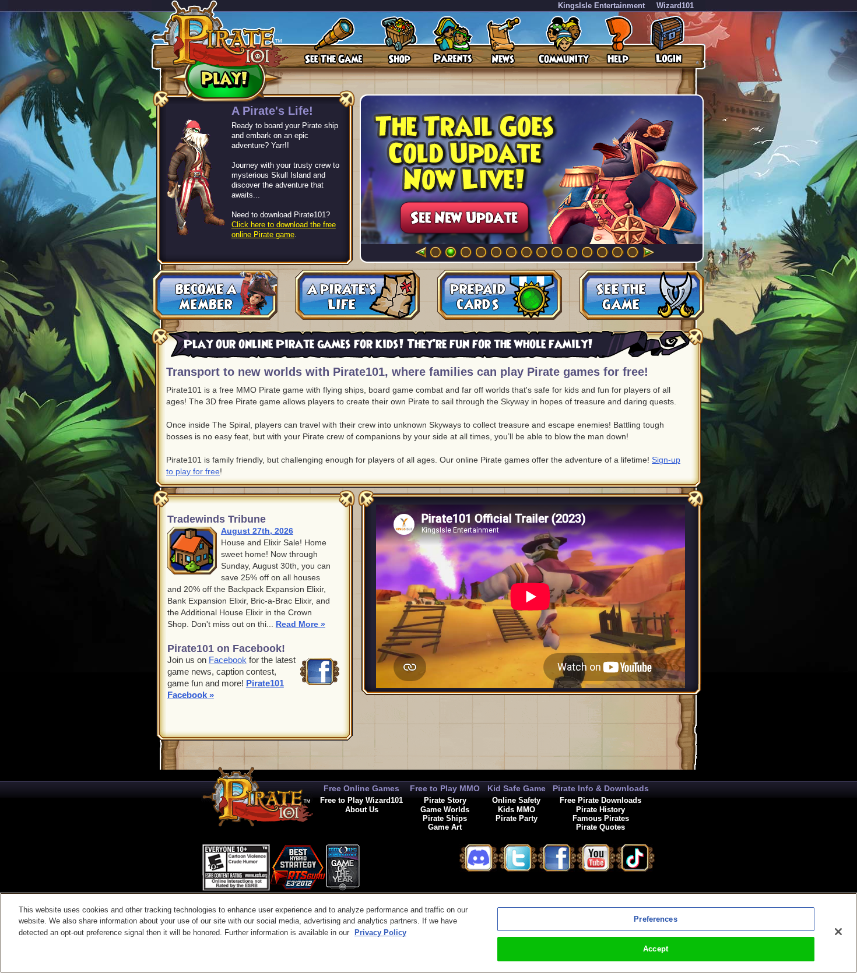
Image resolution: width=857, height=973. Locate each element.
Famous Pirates (600, 818)
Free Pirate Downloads (600, 800)
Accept (655, 948)
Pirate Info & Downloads (601, 788)
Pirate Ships (445, 818)
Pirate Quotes (600, 827)
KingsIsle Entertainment (601, 5)
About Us (361, 809)
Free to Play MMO (445, 788)
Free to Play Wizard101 (361, 800)
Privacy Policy (380, 932)
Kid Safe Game (516, 788)
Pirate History (600, 809)
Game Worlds (444, 809)
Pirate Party (517, 818)
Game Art (445, 827)
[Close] (838, 931)
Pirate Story (445, 800)
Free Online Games (361, 788)
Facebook (228, 660)
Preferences (655, 919)
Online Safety (516, 800)
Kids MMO (516, 809)
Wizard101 (675, 5)
